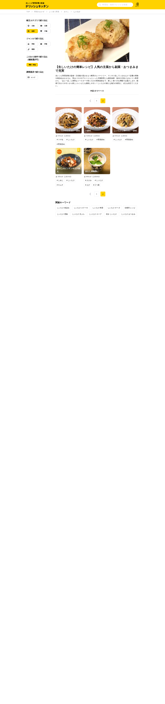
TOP (28, 11)
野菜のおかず (39, 11)
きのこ (66, 11)
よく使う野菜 (54, 11)
